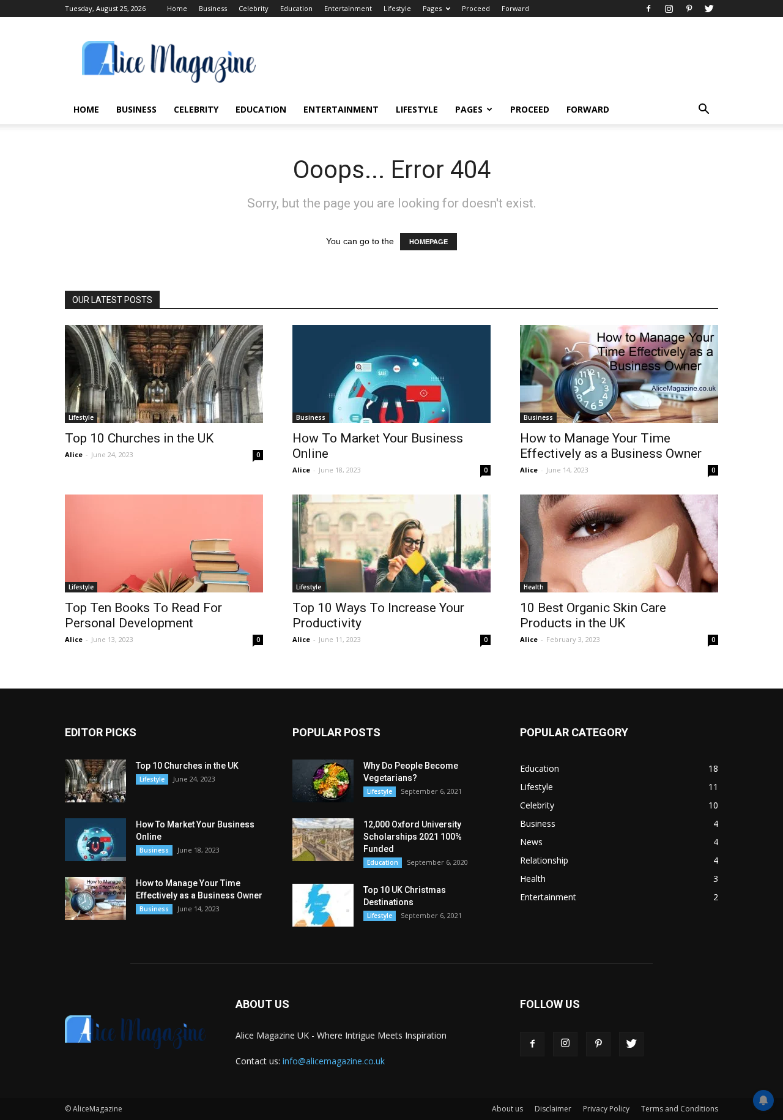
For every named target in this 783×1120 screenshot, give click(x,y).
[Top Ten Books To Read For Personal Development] (164, 543)
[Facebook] (648, 8)
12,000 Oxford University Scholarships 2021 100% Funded (412, 836)
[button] (703, 110)
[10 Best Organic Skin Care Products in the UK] (619, 543)
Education (296, 8)
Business (213, 8)
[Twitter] (709, 8)
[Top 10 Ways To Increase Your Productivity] (391, 543)
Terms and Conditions (679, 1108)
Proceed (476, 8)
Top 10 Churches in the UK (139, 438)
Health (534, 587)
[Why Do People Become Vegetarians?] (323, 781)
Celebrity (254, 8)
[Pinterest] (689, 8)
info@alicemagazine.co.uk (334, 1061)
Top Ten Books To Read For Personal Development (143, 615)
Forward (515, 8)
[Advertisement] (495, 61)
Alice (74, 454)
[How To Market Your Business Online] (391, 374)
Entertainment (348, 8)
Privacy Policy (606, 1108)
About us (507, 1108)
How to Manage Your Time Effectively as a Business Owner (611, 446)
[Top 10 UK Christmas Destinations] (323, 905)
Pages (432, 8)
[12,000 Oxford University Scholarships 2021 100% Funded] (323, 839)
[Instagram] (668, 8)
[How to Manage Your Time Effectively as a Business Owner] (619, 374)
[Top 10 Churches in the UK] (164, 374)
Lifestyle (397, 8)
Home (177, 8)
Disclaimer (553, 1108)
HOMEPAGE (428, 241)
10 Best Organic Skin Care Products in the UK (593, 615)
